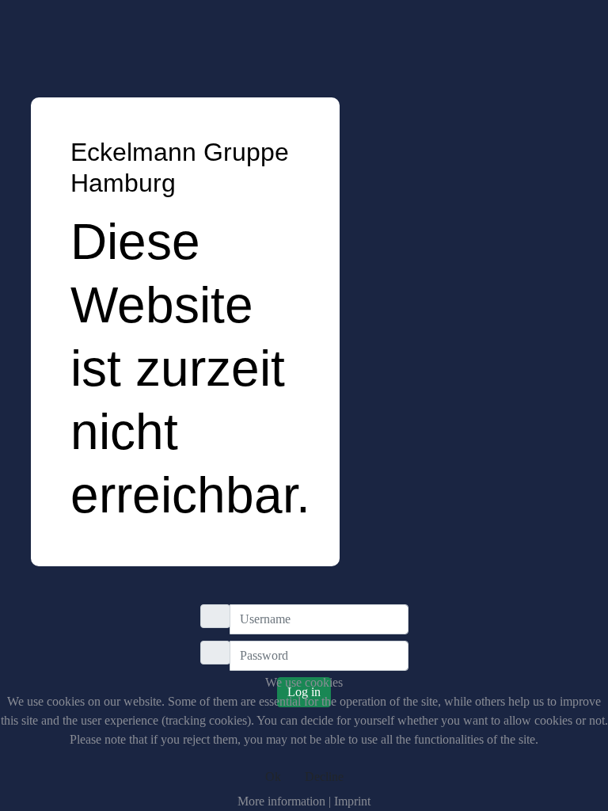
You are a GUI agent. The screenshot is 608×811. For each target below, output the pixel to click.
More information (281, 801)
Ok (273, 776)
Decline (324, 776)
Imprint (352, 801)
